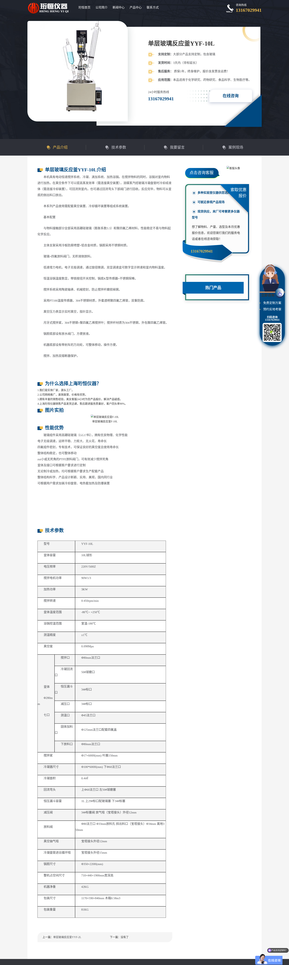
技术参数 (118, 147)
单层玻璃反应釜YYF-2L (67, 937)
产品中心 (136, 7)
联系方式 (153, 7)
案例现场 (235, 147)
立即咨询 (267, 295)
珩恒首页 (84, 7)
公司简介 (101, 7)
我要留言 (177, 147)
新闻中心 (119, 7)
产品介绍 (60, 147)
